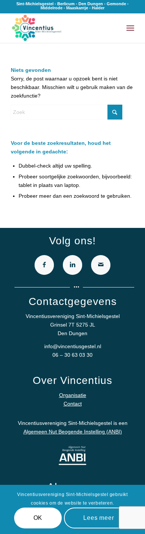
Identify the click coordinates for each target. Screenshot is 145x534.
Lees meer (98, 518)
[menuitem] (130, 28)
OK (38, 518)
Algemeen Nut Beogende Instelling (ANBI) (72, 432)
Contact (73, 404)
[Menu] (130, 28)
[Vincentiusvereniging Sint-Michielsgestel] (60, 28)
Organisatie (72, 395)
